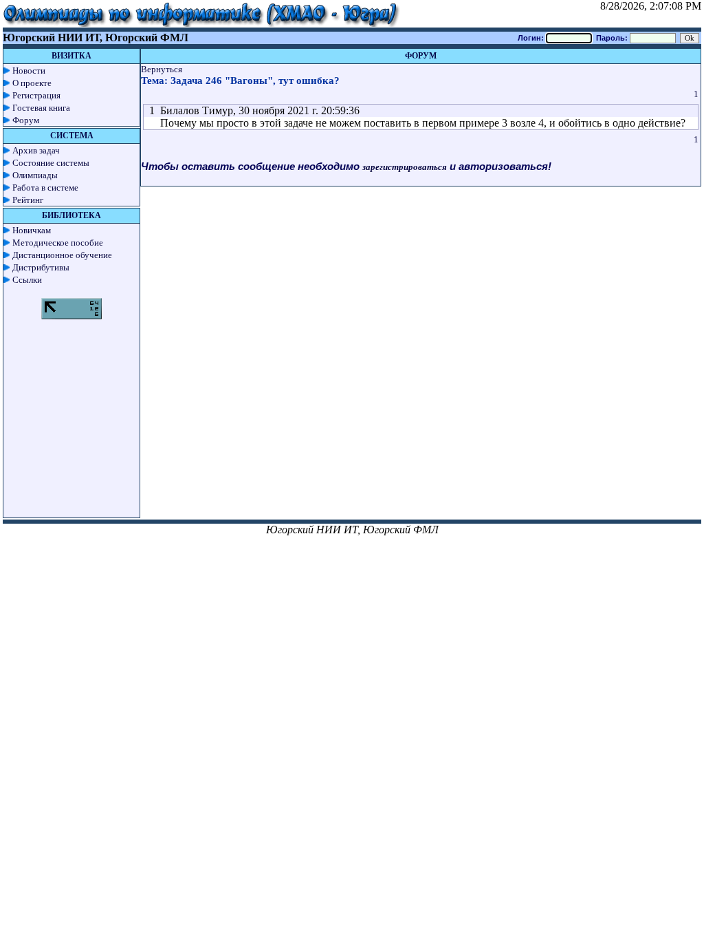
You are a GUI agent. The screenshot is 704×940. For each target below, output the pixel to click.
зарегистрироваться (404, 167)
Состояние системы (50, 163)
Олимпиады (35, 175)
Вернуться (161, 69)
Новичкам (31, 230)
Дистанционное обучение (62, 255)
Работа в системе (45, 187)
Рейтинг (27, 200)
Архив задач (36, 150)
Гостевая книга (41, 108)
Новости (28, 70)
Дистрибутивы (40, 267)
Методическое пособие (57, 242)
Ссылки (27, 280)
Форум (25, 120)
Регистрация (36, 95)
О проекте (32, 83)
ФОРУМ (421, 56)
